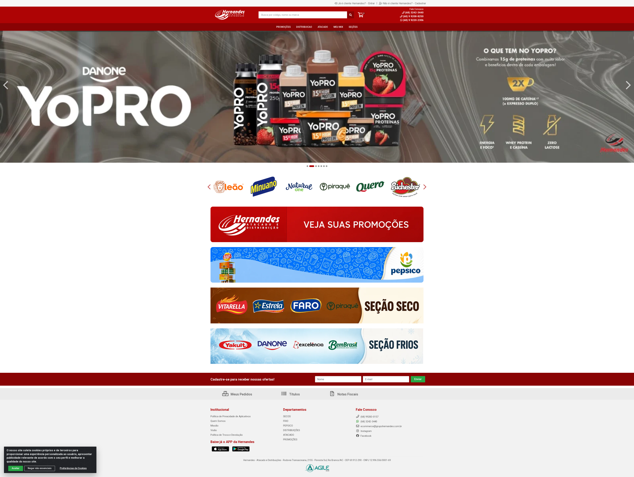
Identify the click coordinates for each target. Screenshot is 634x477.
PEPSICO (288, 425)
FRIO (285, 421)
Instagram (366, 431)
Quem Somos (218, 421)
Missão (214, 425)
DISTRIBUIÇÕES (291, 430)
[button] (307, 166)
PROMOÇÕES (290, 439)
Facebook (365, 435)
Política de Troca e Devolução (227, 434)
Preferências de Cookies (73, 468)
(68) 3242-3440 (368, 421)
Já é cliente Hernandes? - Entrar (356, 3)
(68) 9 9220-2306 (413, 20)
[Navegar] (5, 85)
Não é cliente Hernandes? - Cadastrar (404, 3)
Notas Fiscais (347, 394)
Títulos (294, 394)
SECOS (287, 416)
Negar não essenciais (40, 468)
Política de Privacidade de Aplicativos (231, 416)
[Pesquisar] (350, 14)
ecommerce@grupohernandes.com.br (381, 426)
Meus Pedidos (241, 394)
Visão (214, 430)
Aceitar (15, 468)
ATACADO (288, 434)
